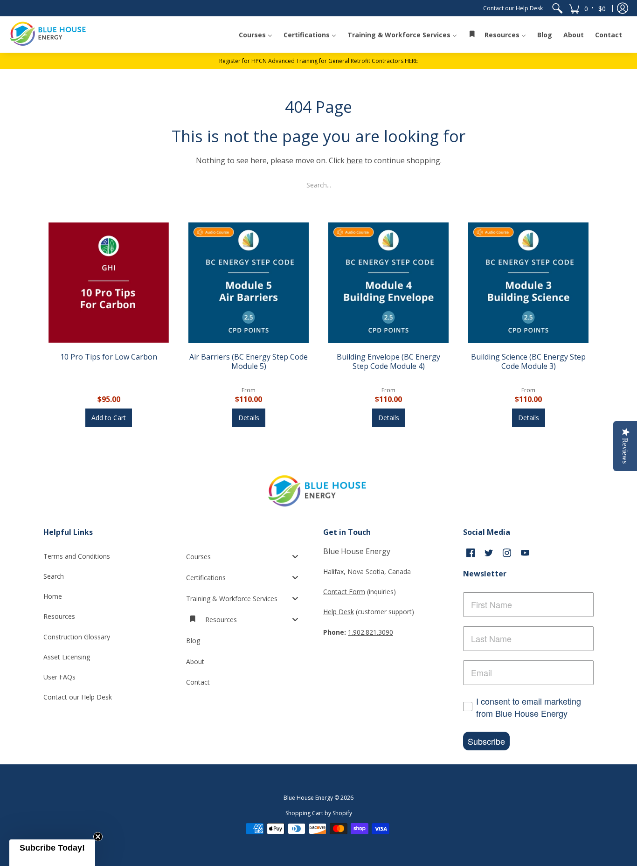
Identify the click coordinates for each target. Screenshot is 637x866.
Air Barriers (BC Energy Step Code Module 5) (248, 361)
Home (52, 596)
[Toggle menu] (298, 556)
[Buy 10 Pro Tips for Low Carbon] (108, 282)
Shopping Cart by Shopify (318, 813)
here (354, 160)
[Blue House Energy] (49, 34)
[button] (588, 8)
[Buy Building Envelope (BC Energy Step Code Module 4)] (388, 282)
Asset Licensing (66, 656)
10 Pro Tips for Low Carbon (108, 357)
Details (248, 417)
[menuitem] (557, 8)
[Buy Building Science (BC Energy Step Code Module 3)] (528, 282)
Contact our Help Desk (513, 8)
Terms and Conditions (76, 556)
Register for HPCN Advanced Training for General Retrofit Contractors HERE (318, 61)
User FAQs (59, 676)
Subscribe (486, 741)
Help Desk (338, 611)
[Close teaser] (98, 836)
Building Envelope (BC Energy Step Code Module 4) (388, 361)
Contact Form (344, 591)
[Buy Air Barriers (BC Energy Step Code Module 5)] (248, 282)
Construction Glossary (76, 636)
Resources (59, 616)
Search (53, 576)
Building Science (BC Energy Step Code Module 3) (528, 361)
